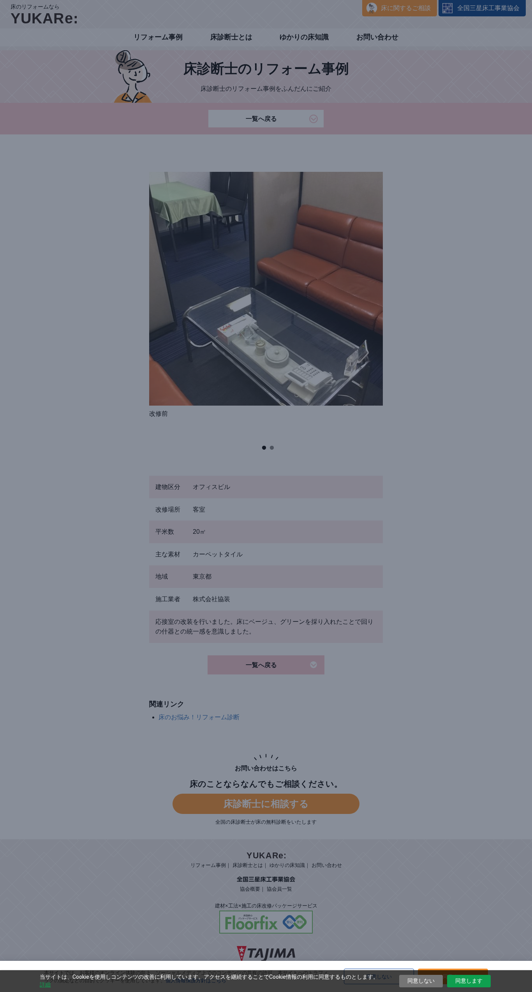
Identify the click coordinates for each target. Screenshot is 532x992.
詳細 (45, 984)
